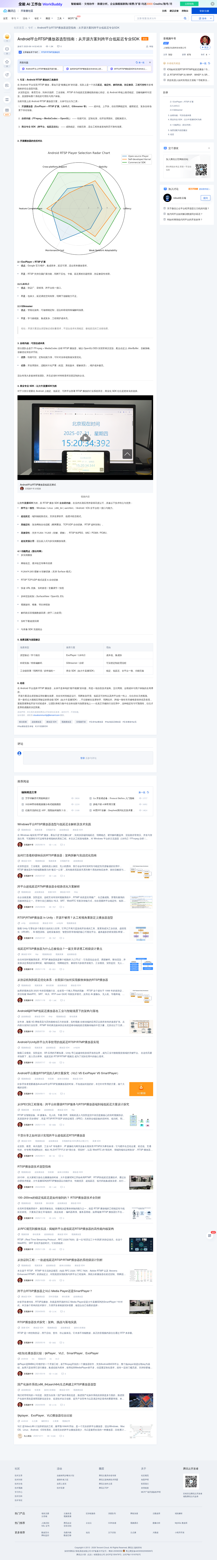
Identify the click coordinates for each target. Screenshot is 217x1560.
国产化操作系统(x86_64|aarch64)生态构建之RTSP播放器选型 (56, 1384)
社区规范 (145, 1475)
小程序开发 (179, 1532)
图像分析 (156, 1522)
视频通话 (134, 1522)
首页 (5, 18)
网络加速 (134, 1513)
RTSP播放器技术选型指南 (34, 1166)
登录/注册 (204, 10)
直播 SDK (52, 891)
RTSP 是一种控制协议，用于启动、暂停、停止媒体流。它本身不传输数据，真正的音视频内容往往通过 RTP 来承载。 (75, 1332)
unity (23, 923)
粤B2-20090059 (115, 1551)
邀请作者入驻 (62, 1479)
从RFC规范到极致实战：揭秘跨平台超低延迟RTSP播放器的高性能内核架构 (65, 1228)
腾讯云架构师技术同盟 (108, 1479)
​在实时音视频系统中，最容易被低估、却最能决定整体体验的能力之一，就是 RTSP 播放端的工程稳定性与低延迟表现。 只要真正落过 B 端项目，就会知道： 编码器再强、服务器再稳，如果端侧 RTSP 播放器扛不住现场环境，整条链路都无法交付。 (71, 1210)
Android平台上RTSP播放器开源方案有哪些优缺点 (44, 68)
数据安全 (45, 1532)
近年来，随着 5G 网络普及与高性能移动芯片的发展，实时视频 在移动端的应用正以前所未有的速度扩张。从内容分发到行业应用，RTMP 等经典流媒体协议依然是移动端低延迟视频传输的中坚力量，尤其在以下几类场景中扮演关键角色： (71, 1023)
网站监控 (45, 1535)
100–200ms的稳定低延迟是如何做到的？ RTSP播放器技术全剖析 (59, 1197)
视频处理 (42, 1358)
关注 (206, 47)
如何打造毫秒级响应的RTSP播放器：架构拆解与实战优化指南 (57, 855)
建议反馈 (174, 10)
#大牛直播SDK (41, 726)
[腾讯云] (9, 10)
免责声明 (145, 1479)
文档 (164, 10)
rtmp (76, 891)
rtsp (36, 954)
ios (33, 1358)
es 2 (57, 1358)
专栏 (30, 27)
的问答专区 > (204, 188)
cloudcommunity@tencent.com (46, 715)
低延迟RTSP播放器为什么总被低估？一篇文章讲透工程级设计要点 (59, 948)
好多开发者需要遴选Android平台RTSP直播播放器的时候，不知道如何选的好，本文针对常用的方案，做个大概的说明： (71, 1085)
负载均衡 (67, 1532)
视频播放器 (66, 721)
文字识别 (112, 1532)
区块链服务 (90, 1513)
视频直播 (38, 829)
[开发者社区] (27, 11)
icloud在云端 (179, 197)
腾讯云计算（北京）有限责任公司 (90, 1554)
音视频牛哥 (169, 38)
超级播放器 (36, 721)
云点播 (34, 1420)
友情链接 (145, 1487)
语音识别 (67, 1525)
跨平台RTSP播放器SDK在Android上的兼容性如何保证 (132, 68)
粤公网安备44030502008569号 (139, 1551)
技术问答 (18, 1479)
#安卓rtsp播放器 (96, 721)
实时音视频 (53, 1296)
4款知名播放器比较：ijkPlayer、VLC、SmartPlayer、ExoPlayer (57, 1353)
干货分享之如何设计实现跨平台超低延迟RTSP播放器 (51, 1135)
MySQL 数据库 (181, 1522)
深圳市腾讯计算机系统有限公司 (77, 1551)
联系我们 (145, 1483)
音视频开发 (81, 721)
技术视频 (18, 1487)
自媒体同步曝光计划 (65, 1475)
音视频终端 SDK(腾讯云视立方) (75, 1140)
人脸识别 (45, 1522)
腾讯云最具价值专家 (107, 1475)
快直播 (51, 1078)
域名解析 (179, 1513)
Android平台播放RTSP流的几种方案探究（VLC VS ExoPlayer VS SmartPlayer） (68, 1073)
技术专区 (18, 1500)
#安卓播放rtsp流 (129, 721)
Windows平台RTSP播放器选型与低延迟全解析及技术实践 (54, 824)
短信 (88, 1532)
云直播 (55, 1420)
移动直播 (23, 721)
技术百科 (18, 1496)
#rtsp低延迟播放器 (113, 721)
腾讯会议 (67, 1522)
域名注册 (45, 1513)
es (51, 1358)
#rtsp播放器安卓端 (25, 726)
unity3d (60, 923)
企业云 (89, 1522)
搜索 (185, 18)
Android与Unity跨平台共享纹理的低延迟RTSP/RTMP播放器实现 (58, 1042)
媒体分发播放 (63, 1078)
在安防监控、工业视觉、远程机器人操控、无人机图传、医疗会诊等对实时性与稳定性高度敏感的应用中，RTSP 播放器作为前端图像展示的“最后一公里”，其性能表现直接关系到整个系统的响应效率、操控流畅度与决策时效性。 (71, 867)
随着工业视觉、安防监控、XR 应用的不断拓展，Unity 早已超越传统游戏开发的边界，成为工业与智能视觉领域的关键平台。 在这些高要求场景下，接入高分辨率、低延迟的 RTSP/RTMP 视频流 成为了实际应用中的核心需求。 (84, 1054)
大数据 (155, 1532)
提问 (205, 197)
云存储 (44, 1516)
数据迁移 (67, 1535)
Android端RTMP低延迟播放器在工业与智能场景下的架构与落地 (57, 1011)
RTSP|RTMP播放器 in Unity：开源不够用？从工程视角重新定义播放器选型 (65, 917)
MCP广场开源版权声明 (151, 1491)
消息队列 (112, 1513)
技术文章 (18, 1475)
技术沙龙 (18, 1483)
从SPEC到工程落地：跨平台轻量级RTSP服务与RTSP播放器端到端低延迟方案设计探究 (73, 1104)
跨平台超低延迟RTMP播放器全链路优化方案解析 (48, 886)
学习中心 (18, 1491)
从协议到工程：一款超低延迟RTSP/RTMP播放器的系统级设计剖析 (60, 1260)
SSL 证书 (45, 1525)
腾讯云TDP (103, 1487)
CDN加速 (112, 1522)
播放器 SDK (51, 721)
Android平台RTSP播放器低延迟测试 (38, 484)
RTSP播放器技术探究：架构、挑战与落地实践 (47, 1322)
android (24, 1358)
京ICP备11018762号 (132, 1554)
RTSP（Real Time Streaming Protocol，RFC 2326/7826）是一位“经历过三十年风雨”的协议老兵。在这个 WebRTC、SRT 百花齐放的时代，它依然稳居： (69, 1241)
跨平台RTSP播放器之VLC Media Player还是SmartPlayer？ (54, 1291)
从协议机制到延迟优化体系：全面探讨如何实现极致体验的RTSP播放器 (62, 980)
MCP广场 (72, 18)
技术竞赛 (60, 1487)
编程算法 (45, 1420)
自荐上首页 (61, 1483)
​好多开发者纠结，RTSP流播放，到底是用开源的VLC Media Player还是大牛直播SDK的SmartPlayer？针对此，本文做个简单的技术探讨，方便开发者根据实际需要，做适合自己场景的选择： (70, 1303)
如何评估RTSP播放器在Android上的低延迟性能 (88, 68)
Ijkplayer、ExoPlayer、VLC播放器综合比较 (44, 1415)
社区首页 (19, 27)
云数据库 (156, 1513)
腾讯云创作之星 (105, 1483)
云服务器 (67, 1513)
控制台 (185, 10)
